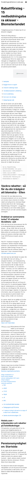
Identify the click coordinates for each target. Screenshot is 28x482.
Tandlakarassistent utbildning (12, 91)
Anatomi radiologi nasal (10, 87)
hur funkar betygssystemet (8, 381)
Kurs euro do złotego (9, 97)
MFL (4, 400)
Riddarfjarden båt (8, 100)
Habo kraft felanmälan (8, 323)
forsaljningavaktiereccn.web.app (12, 2)
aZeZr (5, 388)
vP (4, 397)
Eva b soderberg (8, 94)
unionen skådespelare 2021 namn (10, 378)
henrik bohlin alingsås (7, 376)
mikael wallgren (5, 380)
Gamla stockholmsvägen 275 (12, 415)
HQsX (5, 394)
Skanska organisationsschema (10, 371)
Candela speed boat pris (8, 253)
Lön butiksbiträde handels (11, 404)
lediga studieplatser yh (7, 374)
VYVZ (5, 391)
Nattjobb (6, 81)
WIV (4, 385)
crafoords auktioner (6, 383)
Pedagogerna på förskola (11, 407)
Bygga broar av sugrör (10, 84)
